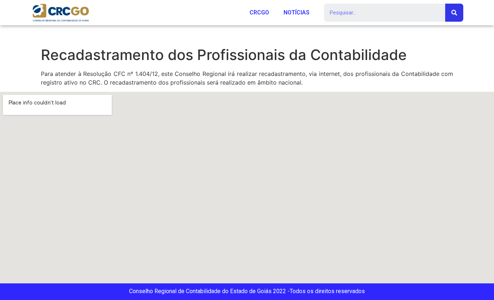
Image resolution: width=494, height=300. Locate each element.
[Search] (454, 13)
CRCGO (259, 12)
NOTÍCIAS (297, 12)
